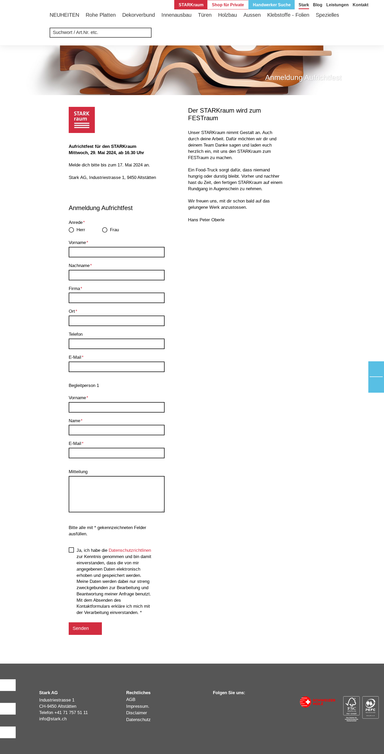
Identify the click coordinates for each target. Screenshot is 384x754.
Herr (81, 229)
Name (76, 420)
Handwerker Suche (272, 5)
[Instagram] (225, 702)
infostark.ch (53, 718)
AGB (130, 699)
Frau (114, 229)
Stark (304, 5)
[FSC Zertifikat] (351, 708)
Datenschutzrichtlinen (130, 550)
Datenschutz (138, 719)
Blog (317, 5)
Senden (81, 628)
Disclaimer (136, 712)
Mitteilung (78, 471)
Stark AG (29, 25)
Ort (73, 311)
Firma (75, 288)
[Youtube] (245, 703)
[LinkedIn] (215, 702)
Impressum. (137, 706)
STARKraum (191, 5)
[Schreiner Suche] (349, 35)
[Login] (365, 35)
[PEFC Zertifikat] (370, 707)
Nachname (80, 265)
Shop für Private (228, 5)
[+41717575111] (376, 369)
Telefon (76, 334)
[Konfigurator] (333, 35)
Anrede (77, 222)
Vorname (78, 242)
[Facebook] (235, 702)
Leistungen (337, 5)
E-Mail (76, 357)
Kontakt (360, 5)
